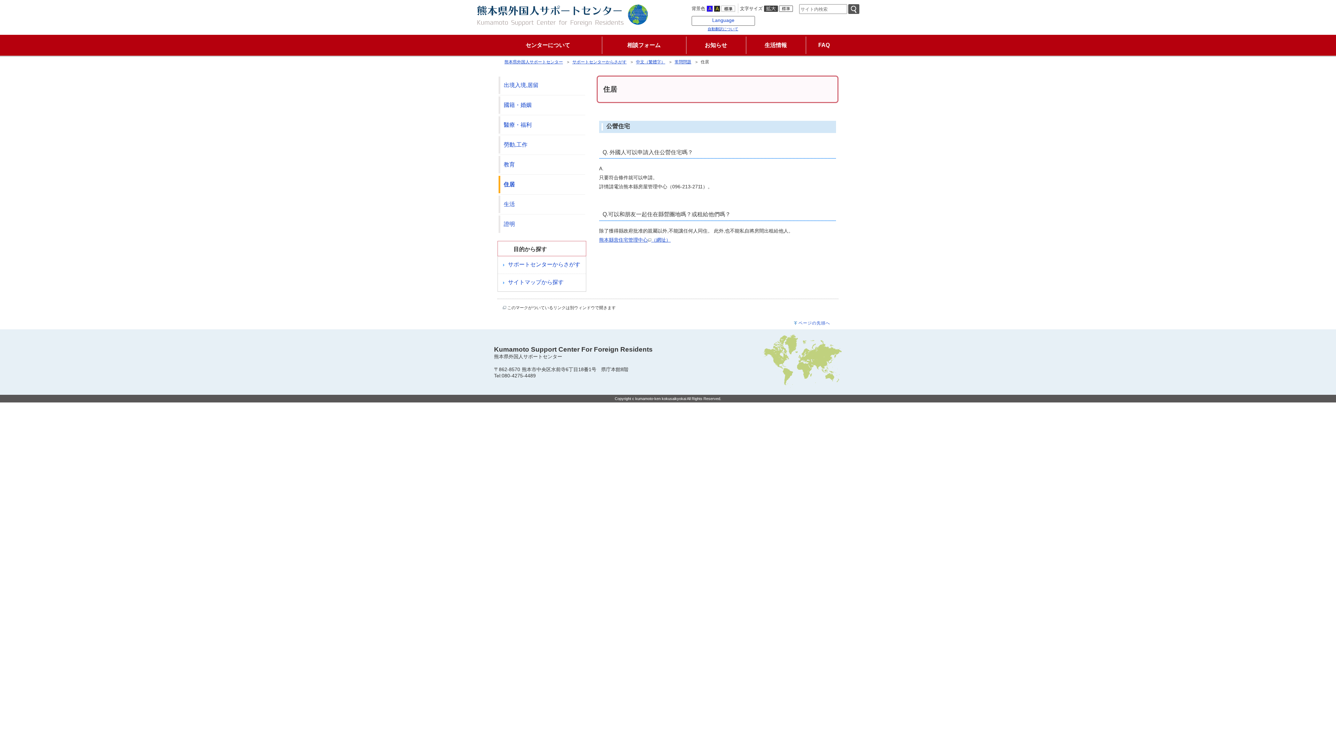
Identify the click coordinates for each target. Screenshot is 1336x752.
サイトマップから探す (536, 282)
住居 (509, 184)
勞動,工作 (515, 145)
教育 (509, 164)
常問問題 (683, 62)
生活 (509, 204)
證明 (509, 224)
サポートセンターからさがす (599, 62)
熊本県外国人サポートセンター (533, 62)
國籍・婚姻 (518, 105)
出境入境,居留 (521, 85)
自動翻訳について (723, 29)
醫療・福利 (518, 125)
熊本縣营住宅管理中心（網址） (635, 240)
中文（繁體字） (650, 62)
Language (723, 20)
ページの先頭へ (814, 323)
